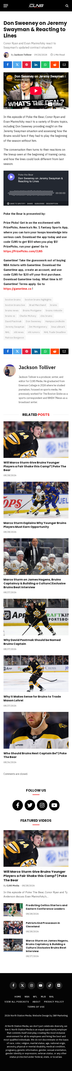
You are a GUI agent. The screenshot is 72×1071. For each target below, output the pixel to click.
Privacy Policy (54, 1001)
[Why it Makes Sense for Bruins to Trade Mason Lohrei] (36, 673)
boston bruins (13, 299)
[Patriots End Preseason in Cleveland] (13, 927)
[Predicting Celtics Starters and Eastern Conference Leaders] (13, 909)
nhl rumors (34, 332)
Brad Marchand (37, 305)
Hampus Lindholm (55, 321)
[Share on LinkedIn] (36, 64)
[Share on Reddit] (55, 64)
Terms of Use (35, 1006)
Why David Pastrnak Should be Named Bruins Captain (32, 642)
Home (18, 996)
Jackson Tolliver (23, 54)
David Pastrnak (13, 321)
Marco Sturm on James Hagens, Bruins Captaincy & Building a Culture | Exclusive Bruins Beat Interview (34, 583)
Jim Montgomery (38, 326)
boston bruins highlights (38, 299)
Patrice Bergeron (14, 337)
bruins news (12, 310)
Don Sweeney (33, 321)
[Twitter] (30, 805)
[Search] (67, 6)
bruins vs (10, 315)
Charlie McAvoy (28, 315)
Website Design (41, 1015)
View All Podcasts (17, 1001)
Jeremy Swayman (14, 326)
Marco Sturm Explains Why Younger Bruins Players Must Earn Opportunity (34, 525)
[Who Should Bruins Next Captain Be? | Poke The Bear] (36, 730)
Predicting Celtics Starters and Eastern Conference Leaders (46, 907)
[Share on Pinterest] (26, 64)
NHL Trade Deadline (55, 332)
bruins (53, 305)
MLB (43, 996)
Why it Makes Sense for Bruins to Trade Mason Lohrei (32, 698)
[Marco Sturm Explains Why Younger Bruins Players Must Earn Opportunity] (36, 500)
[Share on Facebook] (7, 64)
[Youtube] (54, 805)
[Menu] (5, 6)
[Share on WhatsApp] (45, 64)
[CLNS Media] (36, 5)
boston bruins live (15, 305)
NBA (27, 996)
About (37, 1001)
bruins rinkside (54, 310)
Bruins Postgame (32, 310)
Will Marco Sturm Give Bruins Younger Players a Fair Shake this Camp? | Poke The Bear (34, 466)
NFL (35, 996)
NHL (7, 332)
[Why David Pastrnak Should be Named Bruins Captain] (36, 617)
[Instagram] (42, 805)
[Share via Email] (64, 64)
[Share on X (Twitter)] (17, 64)
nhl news (19, 332)
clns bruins (46, 315)
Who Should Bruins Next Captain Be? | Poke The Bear (35, 755)
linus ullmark (58, 326)
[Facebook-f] (17, 805)
